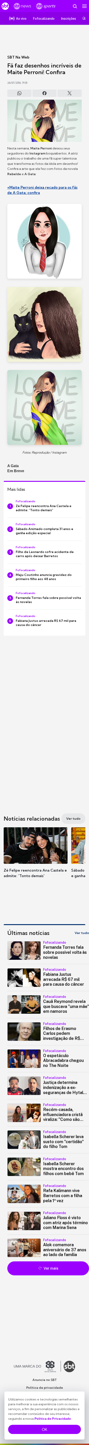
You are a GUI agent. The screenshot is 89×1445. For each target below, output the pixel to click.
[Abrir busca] (74, 6)
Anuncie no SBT (44, 1380)
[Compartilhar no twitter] (70, 93)
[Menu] (84, 6)
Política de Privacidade (52, 1419)
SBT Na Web (18, 57)
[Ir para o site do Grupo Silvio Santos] (37, 1366)
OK (44, 1429)
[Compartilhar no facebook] (44, 93)
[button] (36, 857)
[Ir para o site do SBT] (69, 1366)
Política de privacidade (44, 1388)
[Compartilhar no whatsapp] (19, 93)
